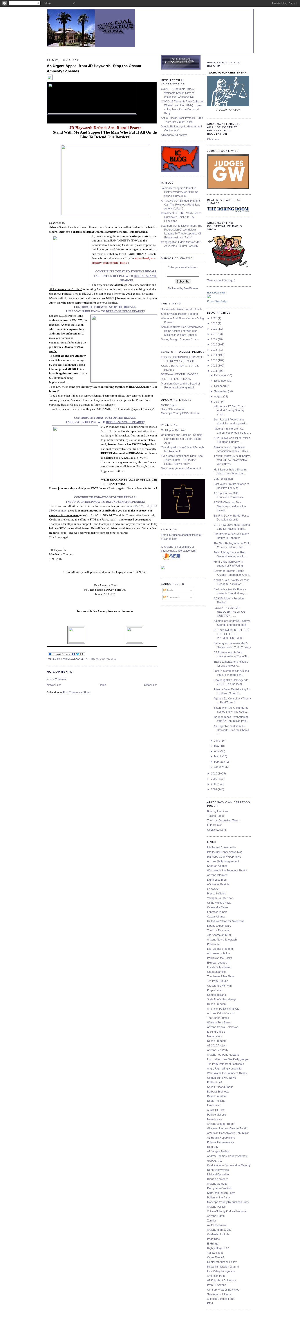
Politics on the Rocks (219, 958)
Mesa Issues (214, 1119)
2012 (214, 365)
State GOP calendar (173, 409)
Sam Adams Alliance (219, 1294)
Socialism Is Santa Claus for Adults (181, 309)
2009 (214, 778)
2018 (214, 334)
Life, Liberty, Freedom (220, 948)
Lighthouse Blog (217, 879)
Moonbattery (214, 1036)
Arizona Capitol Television (222, 1027)
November (220, 380)
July (217, 401)
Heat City (212, 1146)
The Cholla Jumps (218, 1017)
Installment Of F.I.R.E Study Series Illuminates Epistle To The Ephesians (181, 217)
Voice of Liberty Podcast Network (226, 1211)
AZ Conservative (217, 1225)
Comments (173, 597)
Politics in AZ (214, 1082)
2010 (214, 773)
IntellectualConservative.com (178, 550)
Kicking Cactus (216, 1031)
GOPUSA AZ (214, 1160)
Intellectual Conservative (222, 847)
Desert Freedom (216, 1004)
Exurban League (217, 962)
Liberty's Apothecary (219, 925)
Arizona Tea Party (217, 1050)
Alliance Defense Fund (220, 1298)
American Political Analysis (223, 1008)
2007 (214, 789)
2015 (214, 349)
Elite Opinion (214, 825)
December (220, 375)
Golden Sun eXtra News (221, 1077)
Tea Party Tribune (217, 981)
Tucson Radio (215, 815)
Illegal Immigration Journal (223, 1266)
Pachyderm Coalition (219, 1188)
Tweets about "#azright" (221, 280)
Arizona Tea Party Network (223, 1054)
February (220, 761)
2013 (214, 360)
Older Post (150, 685)
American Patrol (216, 1275)
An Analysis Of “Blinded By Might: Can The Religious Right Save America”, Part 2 (181, 204)
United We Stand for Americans (225, 921)
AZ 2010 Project (216, 1045)
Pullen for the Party (218, 1197)
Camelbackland (216, 994)
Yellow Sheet (215, 1252)
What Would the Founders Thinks (227, 1073)
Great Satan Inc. (216, 971)
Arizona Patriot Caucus (221, 1013)
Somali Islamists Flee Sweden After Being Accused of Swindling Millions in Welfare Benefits (182, 330)
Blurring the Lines (217, 811)
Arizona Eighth (216, 1216)
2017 (214, 339)
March (218, 756)
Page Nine (213, 1239)
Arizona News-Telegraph (222, 939)
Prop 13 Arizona (216, 1285)
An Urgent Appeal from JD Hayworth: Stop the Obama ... (231, 730)
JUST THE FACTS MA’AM (176, 379)
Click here (213, 139)
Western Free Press (219, 1022)
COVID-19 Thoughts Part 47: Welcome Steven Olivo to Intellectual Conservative (178, 93)
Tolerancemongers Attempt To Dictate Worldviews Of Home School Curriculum (179, 192)
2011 (214, 370)
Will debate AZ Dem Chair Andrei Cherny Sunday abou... (229, 410)
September (221, 391)
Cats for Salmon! (223, 478)
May (217, 745)
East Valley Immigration (221, 1271)
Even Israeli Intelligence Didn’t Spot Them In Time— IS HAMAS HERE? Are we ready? (182, 459)
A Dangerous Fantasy (174, 135)
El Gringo (212, 1243)
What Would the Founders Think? (227, 870)
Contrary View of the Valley (223, 1289)
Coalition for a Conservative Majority (228, 1165)
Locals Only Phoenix (219, 967)
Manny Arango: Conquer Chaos (180, 339)
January (219, 767)
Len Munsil (213, 1105)
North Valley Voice (218, 1169)
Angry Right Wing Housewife (224, 1068)
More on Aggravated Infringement (181, 468)
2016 (214, 344)
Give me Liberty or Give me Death (227, 1128)
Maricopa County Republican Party (228, 1202)
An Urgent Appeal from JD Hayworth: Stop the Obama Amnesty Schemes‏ (94, 68)
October (219, 386)
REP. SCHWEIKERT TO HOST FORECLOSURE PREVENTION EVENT (232, 634)
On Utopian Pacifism (173, 430)
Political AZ (213, 944)
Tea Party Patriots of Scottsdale (225, 1064)
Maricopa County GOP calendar (180, 413)
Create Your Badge (217, 301)
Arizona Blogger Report (221, 1123)
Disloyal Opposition (218, 1174)
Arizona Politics (216, 1206)
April (217, 751)
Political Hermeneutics (220, 1142)
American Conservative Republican (228, 1133)
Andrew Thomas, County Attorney (227, 1156)
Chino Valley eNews (219, 902)
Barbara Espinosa (218, 1091)
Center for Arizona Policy (222, 1262)
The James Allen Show (220, 976)
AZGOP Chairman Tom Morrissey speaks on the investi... (230, 506)
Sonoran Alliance (217, 865)
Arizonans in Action (218, 953)
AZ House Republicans (221, 1137)
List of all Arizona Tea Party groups (227, 1059)
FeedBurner (191, 288)
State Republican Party (221, 1192)
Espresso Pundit (217, 912)
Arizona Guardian (217, 1183)
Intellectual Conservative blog (224, 852)
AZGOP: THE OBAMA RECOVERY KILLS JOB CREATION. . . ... (230, 611)
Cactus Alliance (216, 916)
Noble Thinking (216, 1100)
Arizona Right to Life (219, 1229)
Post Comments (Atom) (76, 692)
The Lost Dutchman (218, 930)
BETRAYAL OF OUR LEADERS (179, 374)
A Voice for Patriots (218, 884)
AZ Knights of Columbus (221, 1280)
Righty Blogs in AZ (218, 1248)
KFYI (210, 1303)
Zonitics (211, 1220)
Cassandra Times (217, 907)
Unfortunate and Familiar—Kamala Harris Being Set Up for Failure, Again (181, 438)
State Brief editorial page (222, 999)
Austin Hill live (215, 1110)
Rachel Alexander (216, 292)
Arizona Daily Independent (223, 861)
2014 (214, 355)
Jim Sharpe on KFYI (219, 935)
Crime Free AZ (215, 1257)
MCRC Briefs (169, 405)
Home (102, 685)
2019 (214, 328)
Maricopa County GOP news (224, 856)
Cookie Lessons (216, 829)
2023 (214, 318)
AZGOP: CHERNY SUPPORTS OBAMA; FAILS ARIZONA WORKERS (232, 460)
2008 (214, 784)
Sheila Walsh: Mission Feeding (179, 313)
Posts (169, 590)
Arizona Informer (217, 875)
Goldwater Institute (218, 1234)
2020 (214, 323)
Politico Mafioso (216, 1114)
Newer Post (54, 685)
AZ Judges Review (218, 1151)
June (217, 740)
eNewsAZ (213, 888)
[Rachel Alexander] (209, 297)
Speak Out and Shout (220, 1087)
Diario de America (217, 1179)
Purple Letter (214, 990)
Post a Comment (57, 679)
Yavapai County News (220, 898)
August (218, 396)
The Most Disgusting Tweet (223, 820)
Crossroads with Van (219, 985)
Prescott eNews (216, 893)
